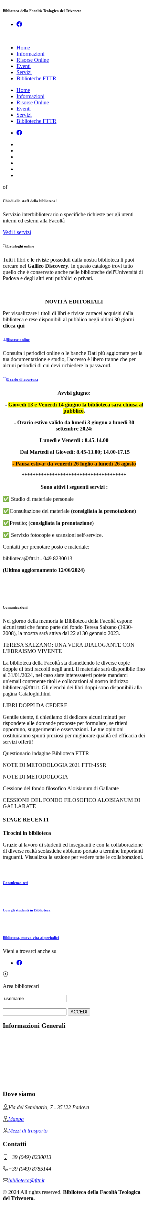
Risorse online (18, 339)
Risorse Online (33, 60)
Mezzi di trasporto (27, 1131)
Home (23, 47)
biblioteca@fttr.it (26, 1180)
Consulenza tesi (15, 883)
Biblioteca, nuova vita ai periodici (31, 937)
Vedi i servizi (17, 232)
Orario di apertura (22, 379)
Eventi (24, 66)
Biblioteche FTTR (36, 78)
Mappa (16, 1119)
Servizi (24, 72)
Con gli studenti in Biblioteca (27, 910)
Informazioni (30, 54)
